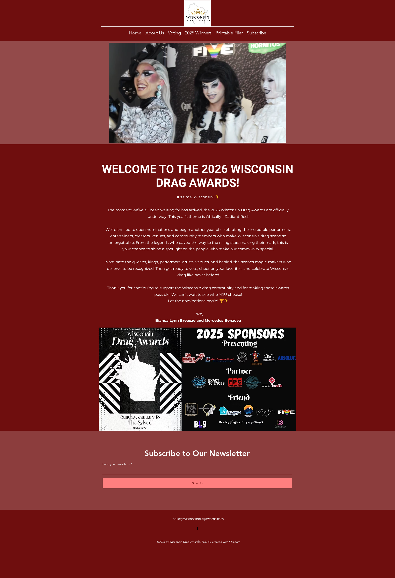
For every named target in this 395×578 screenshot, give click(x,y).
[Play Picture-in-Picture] (273, 137)
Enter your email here (116, 464)
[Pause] (114, 137)
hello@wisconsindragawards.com (198, 519)
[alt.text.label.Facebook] (197, 528)
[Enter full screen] (280, 137)
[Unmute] (121, 137)
